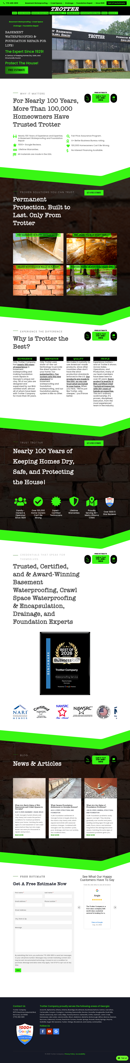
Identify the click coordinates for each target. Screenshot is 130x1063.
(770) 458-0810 (18, 1017)
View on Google (97, 922)
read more (19, 835)
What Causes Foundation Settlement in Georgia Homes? (64, 806)
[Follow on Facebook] (43, 1031)
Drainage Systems (73, 13)
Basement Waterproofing (36, 3)
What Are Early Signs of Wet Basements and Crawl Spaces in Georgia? (29, 807)
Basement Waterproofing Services (38, 251)
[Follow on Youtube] (49, 1031)
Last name (49, 893)
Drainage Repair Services (91, 283)
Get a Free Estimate (94, 192)
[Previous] (79, 907)
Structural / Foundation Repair (90, 13)
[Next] (115, 907)
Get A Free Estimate (116, 3)
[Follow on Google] (56, 1031)
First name (19, 893)
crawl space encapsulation (95, 247)
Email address (21, 901)
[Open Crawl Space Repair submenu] (64, 13)
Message (18, 928)
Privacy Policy (70, 1054)
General (100, 810)
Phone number (50, 901)
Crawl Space (37, 22)
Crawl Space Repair (56, 13)
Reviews (104, 13)
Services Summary (24, 13)
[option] (16, 711)
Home (14, 13)
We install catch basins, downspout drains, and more (92, 279)
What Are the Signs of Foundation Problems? (96, 806)
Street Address (20, 910)
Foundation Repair (84, 3)
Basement (29, 812)
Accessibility (80, 1054)
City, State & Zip (21, 919)
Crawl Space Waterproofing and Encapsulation (91, 251)
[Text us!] (122, 1058)
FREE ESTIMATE (16, 70)
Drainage (69, 3)
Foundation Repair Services (38, 283)
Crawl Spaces (56, 3)
